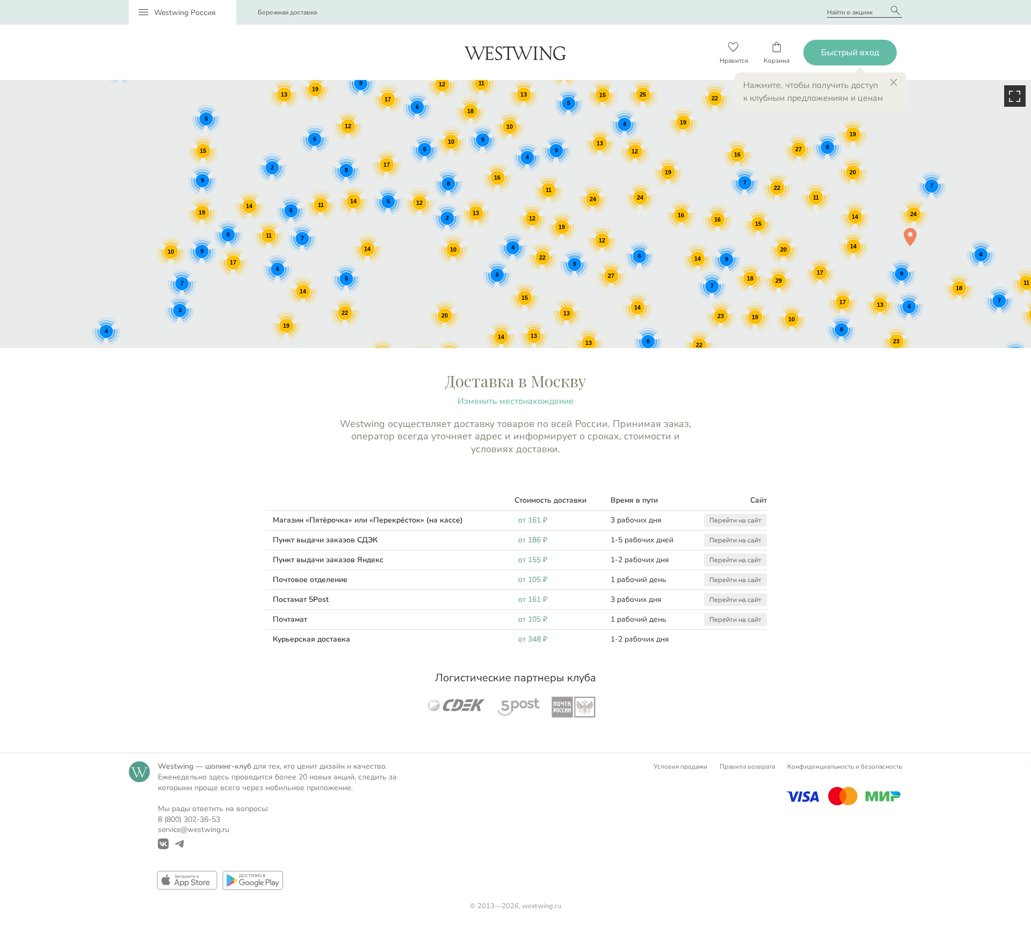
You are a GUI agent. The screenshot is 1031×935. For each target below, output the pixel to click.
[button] (910, 236)
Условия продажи (680, 766)
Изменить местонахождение (515, 401)
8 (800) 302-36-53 (189, 819)
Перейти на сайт (735, 520)
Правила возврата (747, 766)
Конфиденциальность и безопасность (844, 766)
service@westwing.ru (193, 829)
